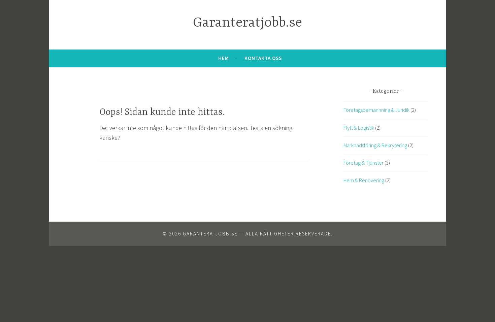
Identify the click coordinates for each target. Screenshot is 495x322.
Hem (223, 58)
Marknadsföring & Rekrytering (375, 145)
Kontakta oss (263, 58)
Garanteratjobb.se (247, 23)
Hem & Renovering (363, 180)
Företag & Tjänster (363, 162)
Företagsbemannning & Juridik (376, 109)
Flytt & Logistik (358, 127)
